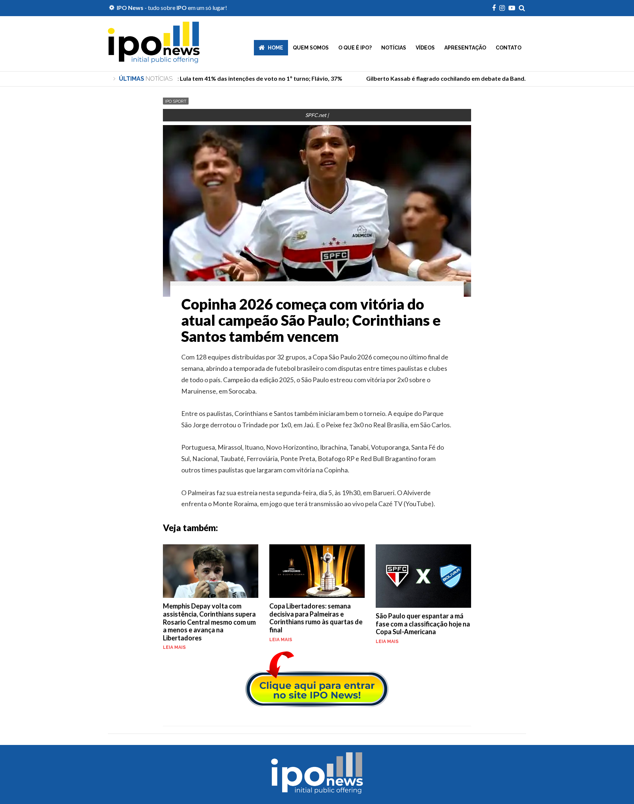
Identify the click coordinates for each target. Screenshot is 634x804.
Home (275, 48)
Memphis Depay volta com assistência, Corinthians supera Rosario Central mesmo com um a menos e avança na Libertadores (209, 622)
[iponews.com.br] (154, 57)
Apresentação (465, 48)
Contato (508, 48)
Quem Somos (311, 48)
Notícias (393, 48)
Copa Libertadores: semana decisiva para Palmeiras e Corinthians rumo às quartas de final (315, 618)
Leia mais (174, 647)
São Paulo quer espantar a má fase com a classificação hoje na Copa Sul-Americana (423, 624)
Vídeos (425, 48)
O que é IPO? (355, 48)
